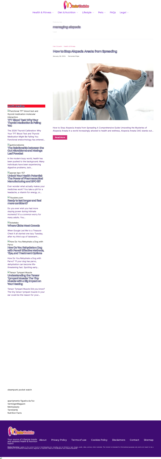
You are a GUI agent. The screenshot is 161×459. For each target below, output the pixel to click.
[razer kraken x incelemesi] (80, 458)
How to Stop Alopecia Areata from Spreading (85, 51)
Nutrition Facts (15, 413)
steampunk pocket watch (20, 389)
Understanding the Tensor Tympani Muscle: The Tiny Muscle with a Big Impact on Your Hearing (24, 279)
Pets (100, 12)
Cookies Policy (99, 440)
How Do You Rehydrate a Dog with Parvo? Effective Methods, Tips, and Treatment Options (26, 250)
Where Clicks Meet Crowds (24, 225)
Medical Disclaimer (71, 448)
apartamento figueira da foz (21, 401)
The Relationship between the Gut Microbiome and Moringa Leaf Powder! (26, 150)
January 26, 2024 (59, 56)
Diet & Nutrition (67, 12)
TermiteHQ (13, 410)
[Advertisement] (26, 59)
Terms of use (78, 440)
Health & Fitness (41, 12)
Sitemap (148, 440)
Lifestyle (87, 12)
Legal (123, 12)
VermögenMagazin (16, 404)
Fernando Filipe (73, 56)
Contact (134, 440)
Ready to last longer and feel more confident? (24, 202)
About (43, 440)
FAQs (113, 12)
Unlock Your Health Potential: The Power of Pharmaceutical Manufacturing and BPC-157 (25, 178)
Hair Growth (57, 46)
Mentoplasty (13, 407)
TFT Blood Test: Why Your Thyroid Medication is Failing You (24, 122)
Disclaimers (118, 440)
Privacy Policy (59, 440)
